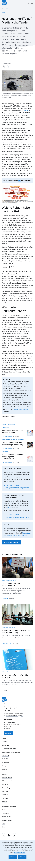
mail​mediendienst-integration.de (17, 488)
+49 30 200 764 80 (12, 485)
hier (19, 180)
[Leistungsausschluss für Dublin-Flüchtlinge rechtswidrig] (30, 445)
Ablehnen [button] (12, 856)
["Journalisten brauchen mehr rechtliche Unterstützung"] (17, 614)
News (6, 8)
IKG (25, 111)
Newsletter (8, 733)
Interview (5, 598)
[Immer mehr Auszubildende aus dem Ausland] (30, 433)
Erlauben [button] (22, 856)
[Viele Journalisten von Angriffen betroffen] (17, 659)
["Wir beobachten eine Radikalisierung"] (17, 567)
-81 (22, 715)
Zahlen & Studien (7, 436)
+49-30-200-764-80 (12, 715)
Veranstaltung (6, 643)
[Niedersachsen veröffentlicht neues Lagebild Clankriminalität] (30, 459)
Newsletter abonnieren (11, 542)
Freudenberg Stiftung (20, 409)
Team (10, 508)
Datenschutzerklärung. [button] (19, 852)
